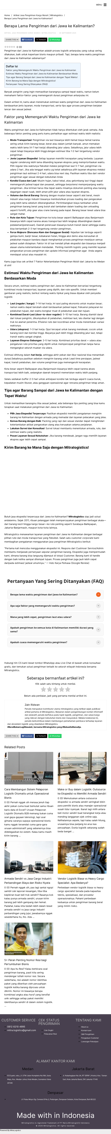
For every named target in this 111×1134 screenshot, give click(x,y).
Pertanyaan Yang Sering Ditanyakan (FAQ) (27, 84)
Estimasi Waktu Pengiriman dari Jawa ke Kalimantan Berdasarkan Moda (42, 73)
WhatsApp (55, 39)
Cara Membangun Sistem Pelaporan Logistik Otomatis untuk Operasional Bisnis (26, 793)
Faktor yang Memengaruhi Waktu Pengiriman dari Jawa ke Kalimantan (41, 70)
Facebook (28, 39)
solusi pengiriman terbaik (40, 666)
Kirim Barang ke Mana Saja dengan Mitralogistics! (31, 80)
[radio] (43, 690)
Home (7, 15)
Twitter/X (42, 39)
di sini (7, 265)
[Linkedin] (29, 1042)
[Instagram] (13, 1042)
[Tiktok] (5, 1050)
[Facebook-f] (5, 1042)
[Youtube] (21, 1042)
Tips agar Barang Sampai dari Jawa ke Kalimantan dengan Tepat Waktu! (41, 77)
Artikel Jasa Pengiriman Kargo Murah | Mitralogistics (38, 15)
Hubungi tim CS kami (15, 662)
